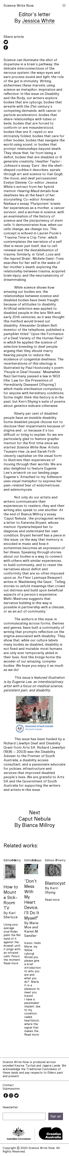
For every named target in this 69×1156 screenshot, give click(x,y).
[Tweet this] (34, 42)
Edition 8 (10, 860)
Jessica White (38, 21)
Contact (8, 1085)
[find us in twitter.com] (16, 1096)
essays (36, 860)
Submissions (11, 1088)
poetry (16, 860)
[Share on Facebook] (34, 48)
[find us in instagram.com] (11, 1096)
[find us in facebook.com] (6, 1096)
